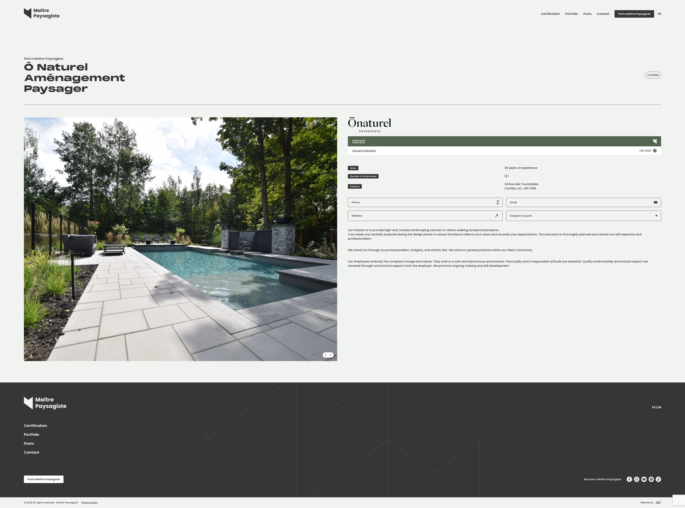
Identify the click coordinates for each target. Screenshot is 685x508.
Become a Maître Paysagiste (602, 479)
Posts (587, 14)
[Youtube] (644, 479)
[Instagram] (637, 479)
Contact (603, 14)
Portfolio (571, 14)
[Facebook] (629, 479)
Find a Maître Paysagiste (634, 14)
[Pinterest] (651, 479)
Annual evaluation (364, 150)
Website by (647, 502)
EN (659, 407)
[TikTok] (658, 479)
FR (659, 14)
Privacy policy (89, 502)
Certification (550, 14)
